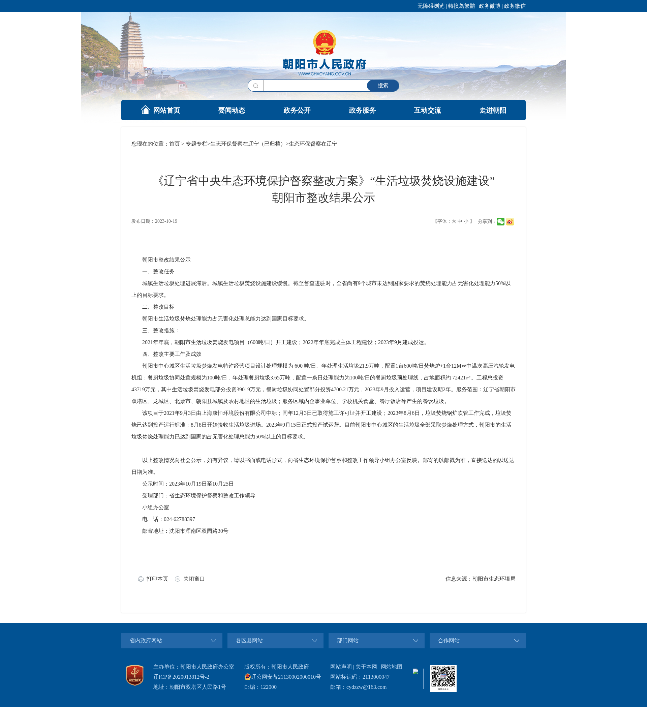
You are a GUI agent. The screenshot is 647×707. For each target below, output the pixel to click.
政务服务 (362, 110)
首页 (174, 144)
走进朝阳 (493, 110)
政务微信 (515, 6)
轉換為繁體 (461, 6)
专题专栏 (196, 144)
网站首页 (166, 110)
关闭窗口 (194, 579)
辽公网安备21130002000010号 (286, 677)
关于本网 (366, 667)
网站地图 (391, 667)
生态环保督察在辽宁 (313, 144)
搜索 (383, 85)
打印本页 (157, 579)
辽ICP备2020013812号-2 (181, 677)
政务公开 (297, 110)
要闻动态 (231, 110)
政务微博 (489, 6)
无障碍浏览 (431, 6)
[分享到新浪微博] (510, 221)
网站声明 (341, 667)
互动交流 (427, 110)
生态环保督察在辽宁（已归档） (248, 144)
